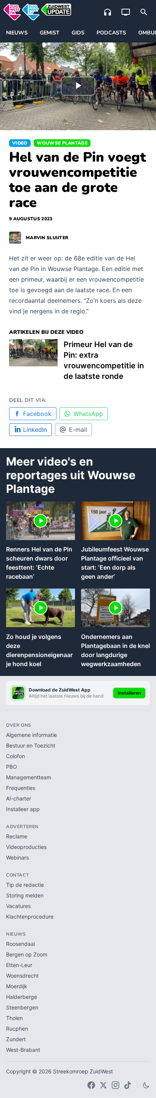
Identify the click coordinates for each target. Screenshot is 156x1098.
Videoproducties (26, 847)
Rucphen (17, 1028)
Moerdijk (16, 986)
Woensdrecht (22, 975)
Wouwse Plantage (62, 143)
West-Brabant (23, 1050)
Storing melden (25, 895)
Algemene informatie (31, 735)
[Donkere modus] (146, 1085)
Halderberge (21, 997)
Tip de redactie (25, 885)
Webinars (17, 857)
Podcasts (111, 32)
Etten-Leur (19, 965)
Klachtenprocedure (29, 916)
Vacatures (18, 906)
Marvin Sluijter (47, 238)
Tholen (14, 1018)
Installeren (129, 693)
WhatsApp (88, 413)
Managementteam (28, 777)
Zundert (16, 1039)
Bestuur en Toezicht (30, 745)
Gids (78, 32)
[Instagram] (115, 1085)
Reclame (16, 836)
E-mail (78, 429)
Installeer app (23, 809)
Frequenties (20, 788)
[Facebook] (91, 1085)
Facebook (37, 413)
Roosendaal (20, 944)
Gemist (49, 32)
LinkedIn (35, 429)
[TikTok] (127, 1085)
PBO (11, 766)
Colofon (15, 756)
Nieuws (17, 32)
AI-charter (18, 798)
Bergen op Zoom (26, 954)
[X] (103, 1085)
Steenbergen (22, 1007)
